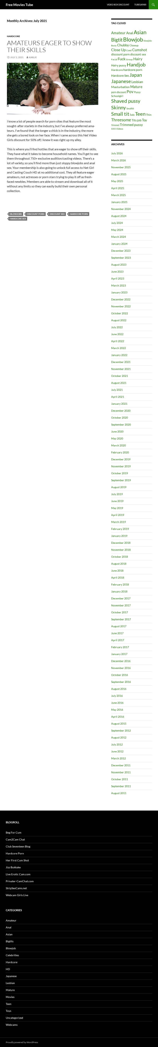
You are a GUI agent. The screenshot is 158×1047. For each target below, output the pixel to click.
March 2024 (118, 236)
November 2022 (121, 306)
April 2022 (117, 341)
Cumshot (139, 50)
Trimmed (115, 125)
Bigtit (117, 39)
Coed (129, 50)
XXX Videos (117, 128)
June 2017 (117, 633)
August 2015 (118, 723)
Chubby (123, 45)
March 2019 (118, 522)
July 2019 (117, 494)
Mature (136, 86)
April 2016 (117, 716)
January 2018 (119, 591)
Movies (10, 997)
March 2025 (118, 195)
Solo (132, 114)
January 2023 (119, 292)
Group (129, 59)
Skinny (118, 107)
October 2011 (119, 779)
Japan (135, 75)
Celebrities (12, 955)
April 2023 (117, 278)
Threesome (121, 119)
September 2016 (121, 681)
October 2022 (119, 313)
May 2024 (117, 229)
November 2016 (121, 668)
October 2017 (119, 612)
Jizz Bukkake (13, 867)
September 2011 (121, 786)
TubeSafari (140, 4)
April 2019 (117, 515)
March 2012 (118, 758)
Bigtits (9, 941)
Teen (140, 114)
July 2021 (117, 389)
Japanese (121, 81)
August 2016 (118, 688)
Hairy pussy (118, 65)
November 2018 (121, 549)
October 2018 (119, 556)
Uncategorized (14, 1017)
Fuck (121, 59)
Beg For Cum (13, 832)
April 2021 (117, 396)
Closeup (133, 45)
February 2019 (120, 528)
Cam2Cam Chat (15, 839)
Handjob (136, 64)
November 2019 (121, 466)
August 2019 (118, 487)
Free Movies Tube (19, 5)
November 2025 (121, 167)
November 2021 (121, 369)
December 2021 (120, 362)
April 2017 (117, 640)
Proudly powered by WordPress (22, 1042)
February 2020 (120, 452)
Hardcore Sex (18, 218)
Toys (8, 1010)
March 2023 (118, 285)
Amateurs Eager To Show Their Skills (49, 46)
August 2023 (118, 264)
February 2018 (120, 584)
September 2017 (121, 619)
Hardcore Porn (15, 853)
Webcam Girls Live (17, 895)
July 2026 (117, 153)
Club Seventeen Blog (18, 846)
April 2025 (117, 188)
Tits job (136, 120)
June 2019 (117, 501)
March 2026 (118, 160)
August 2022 (118, 320)
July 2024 (117, 222)
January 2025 (119, 202)
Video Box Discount (118, 4)
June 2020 (117, 431)
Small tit (120, 114)
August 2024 (118, 216)
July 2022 (117, 327)
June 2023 (117, 271)
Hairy (137, 59)
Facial (114, 59)
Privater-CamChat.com (20, 881)
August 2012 (118, 737)
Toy (144, 120)
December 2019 (120, 459)
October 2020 (119, 417)
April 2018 (117, 577)
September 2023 (121, 257)
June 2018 (117, 570)
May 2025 (117, 181)
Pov (130, 91)
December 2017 (120, 598)
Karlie (33, 57)
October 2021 (119, 375)
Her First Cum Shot (17, 860)
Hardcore (13, 36)
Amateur (118, 33)
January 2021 (119, 403)
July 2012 (117, 744)
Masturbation (120, 87)
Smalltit (130, 108)
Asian (140, 32)
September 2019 (121, 480)
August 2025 (118, 174)
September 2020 (121, 424)
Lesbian (137, 82)
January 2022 (119, 355)
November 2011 (121, 772)
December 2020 (120, 410)
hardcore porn (79, 214)
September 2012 (121, 730)
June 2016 (117, 702)
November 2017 (121, 605)
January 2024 (119, 243)
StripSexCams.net (16, 888)
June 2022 (117, 334)
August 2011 (118, 793)
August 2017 (118, 626)
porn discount (118, 92)
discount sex (57, 214)
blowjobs (16, 214)
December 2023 (120, 250)
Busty (114, 45)
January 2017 (119, 654)
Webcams (12, 1024)
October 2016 (119, 674)
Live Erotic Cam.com (18, 874)
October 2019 (119, 473)
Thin (148, 114)
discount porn (35, 214)
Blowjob (133, 39)
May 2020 (117, 438)
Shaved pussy (125, 101)
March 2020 (118, 445)
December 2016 (120, 661)
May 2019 (117, 508)
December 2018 (120, 542)
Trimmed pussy (131, 124)
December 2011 (120, 765)
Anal (129, 33)
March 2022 (118, 348)
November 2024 (121, 209)
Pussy (137, 92)
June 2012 (117, 751)
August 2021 (118, 382)
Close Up (118, 50)
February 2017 (120, 647)
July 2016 (117, 695)
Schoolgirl (117, 96)
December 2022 (120, 299)
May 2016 (117, 709)
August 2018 (118, 563)
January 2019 (119, 535)
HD (8, 969)
